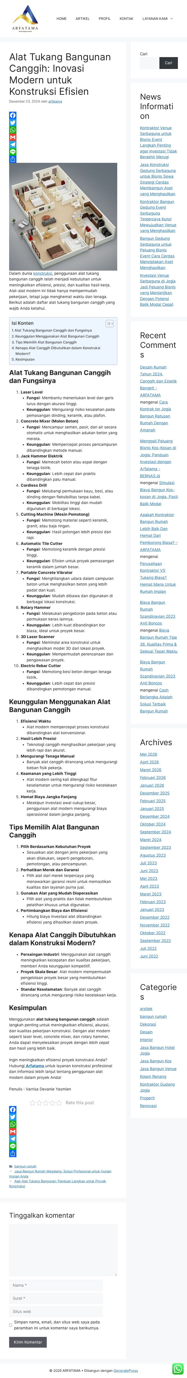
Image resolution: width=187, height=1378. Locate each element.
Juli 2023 (148, 863)
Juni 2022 (149, 956)
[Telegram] (63, 144)
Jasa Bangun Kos (155, 1061)
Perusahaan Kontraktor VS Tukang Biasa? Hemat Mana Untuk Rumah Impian (158, 577)
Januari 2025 (152, 808)
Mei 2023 (148, 878)
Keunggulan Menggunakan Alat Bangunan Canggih (57, 336)
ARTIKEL (83, 18)
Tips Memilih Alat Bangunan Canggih (46, 342)
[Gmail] (63, 137)
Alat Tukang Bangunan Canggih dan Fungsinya (53, 330)
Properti (147, 1098)
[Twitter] (63, 122)
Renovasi (148, 1105)
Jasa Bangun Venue (158, 1068)
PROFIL (105, 18)
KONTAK (126, 18)
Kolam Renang (153, 1076)
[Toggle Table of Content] (107, 323)
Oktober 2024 (153, 824)
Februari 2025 (153, 801)
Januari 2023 (152, 909)
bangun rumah (25, 1166)
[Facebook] (63, 115)
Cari (143, 54)
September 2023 (155, 847)
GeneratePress (126, 1370)
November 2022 (155, 925)
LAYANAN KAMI (155, 18)
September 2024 (155, 832)
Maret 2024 (150, 839)
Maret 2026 (150, 770)
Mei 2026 (148, 754)
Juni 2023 (149, 871)
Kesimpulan (25, 359)
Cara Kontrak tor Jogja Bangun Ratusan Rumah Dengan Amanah (155, 416)
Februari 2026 (153, 777)
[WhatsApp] (63, 130)
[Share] (63, 159)
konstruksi (42, 273)
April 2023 (149, 886)
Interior (146, 1039)
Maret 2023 (150, 894)
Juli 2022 (148, 948)
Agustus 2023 (153, 855)
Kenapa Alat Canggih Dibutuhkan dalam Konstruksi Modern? (58, 351)
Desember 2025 (154, 793)
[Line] (63, 152)
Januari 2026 (152, 785)
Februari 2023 (153, 902)
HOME (62, 18)
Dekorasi (148, 1024)
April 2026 (149, 762)
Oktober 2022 (152, 933)
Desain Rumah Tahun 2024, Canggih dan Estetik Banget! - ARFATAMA (158, 381)
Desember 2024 (155, 816)
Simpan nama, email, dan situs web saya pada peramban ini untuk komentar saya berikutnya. (57, 1325)
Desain (146, 1032)
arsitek (146, 1008)
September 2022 (155, 940)
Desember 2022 (154, 917)
